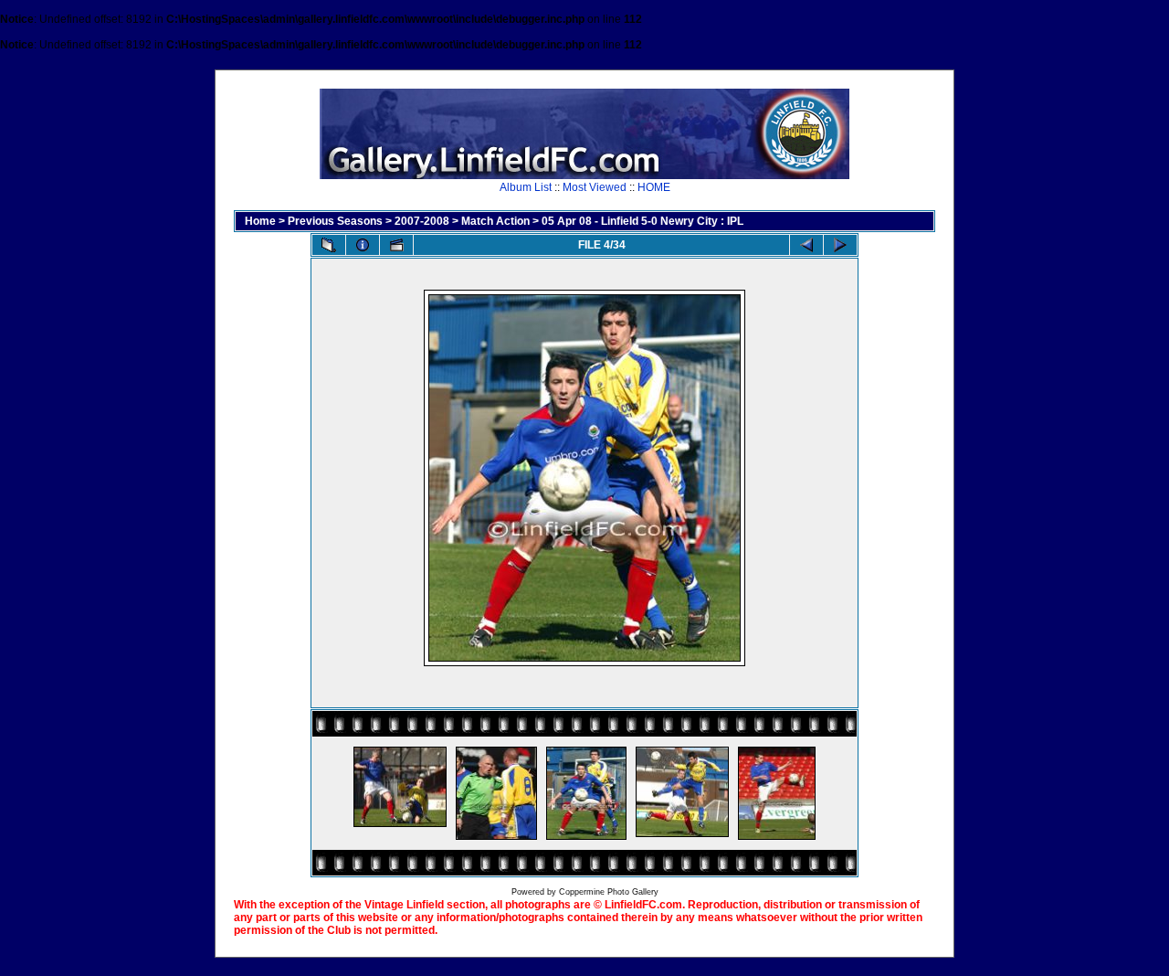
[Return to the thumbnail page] (328, 245)
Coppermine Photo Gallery (608, 891)
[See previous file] (806, 245)
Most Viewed (595, 187)
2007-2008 (422, 221)
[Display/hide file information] (362, 245)
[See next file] (840, 245)
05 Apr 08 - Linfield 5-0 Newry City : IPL (642, 221)
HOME (653, 187)
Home (260, 221)
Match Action (495, 221)
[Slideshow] (396, 245)
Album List (526, 187)
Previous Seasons (335, 221)
